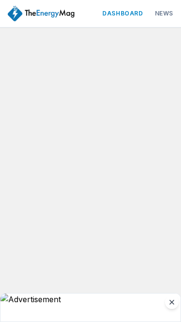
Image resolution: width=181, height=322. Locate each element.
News (164, 13)
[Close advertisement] (172, 302)
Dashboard (122, 13)
